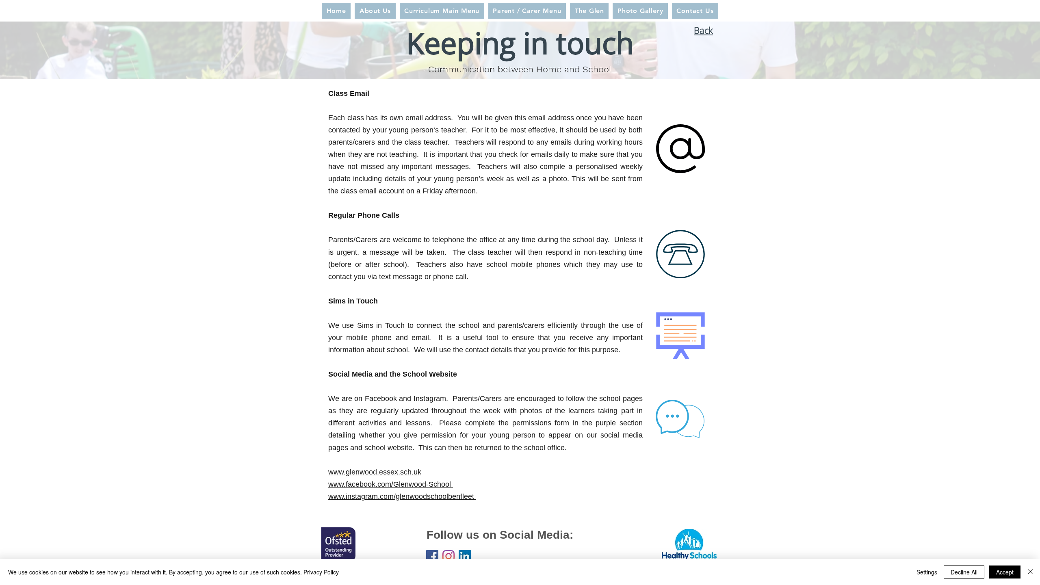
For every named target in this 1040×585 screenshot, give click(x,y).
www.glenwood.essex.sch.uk (374, 472)
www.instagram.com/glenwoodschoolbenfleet (402, 496)
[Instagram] (448, 556)
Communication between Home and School (519, 69)
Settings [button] (926, 572)
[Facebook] (432, 556)
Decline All (964, 572)
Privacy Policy (321, 572)
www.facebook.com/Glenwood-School (390, 484)
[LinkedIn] (465, 556)
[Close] (1030, 572)
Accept (1005, 572)
